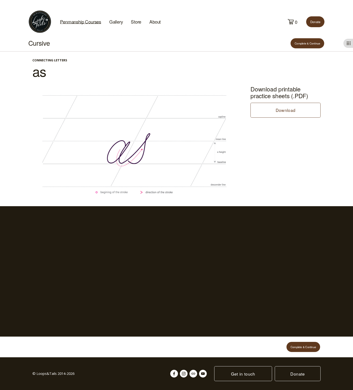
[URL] (193, 373)
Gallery (116, 22)
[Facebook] (174, 373)
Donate (315, 21)
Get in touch (243, 374)
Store (136, 22)
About (155, 22)
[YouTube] (203, 373)
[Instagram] (184, 373)
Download (286, 110)
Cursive (39, 43)
